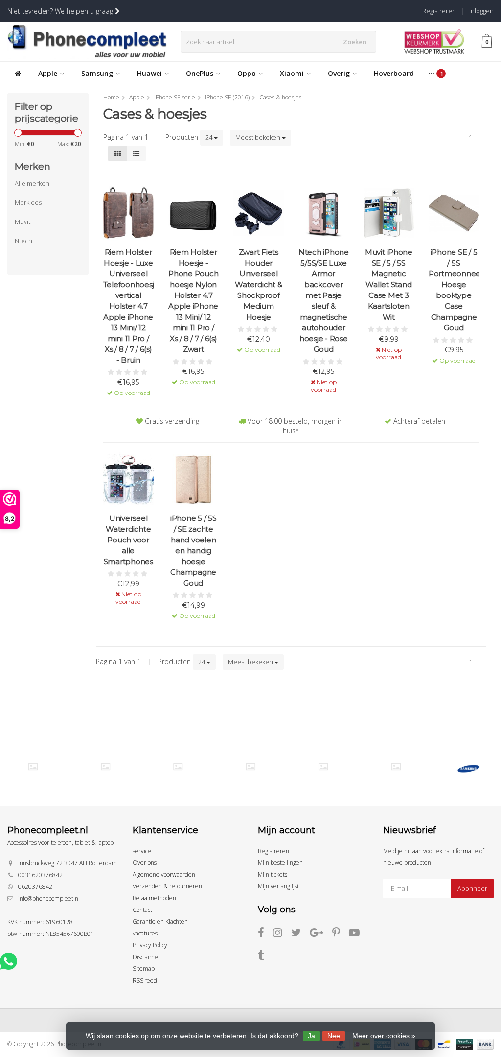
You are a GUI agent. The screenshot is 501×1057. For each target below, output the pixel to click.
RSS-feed (145, 980)
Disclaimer (146, 957)
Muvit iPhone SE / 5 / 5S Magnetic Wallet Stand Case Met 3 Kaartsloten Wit (388, 284)
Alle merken (32, 183)
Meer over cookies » (383, 1036)
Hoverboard (394, 73)
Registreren (439, 10)
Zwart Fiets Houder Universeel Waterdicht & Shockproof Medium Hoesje (258, 284)
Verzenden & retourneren (167, 886)
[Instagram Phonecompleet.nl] (282, 934)
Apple (47, 73)
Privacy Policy (150, 945)
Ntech (23, 240)
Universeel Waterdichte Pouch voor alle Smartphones (128, 540)
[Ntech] (178, 767)
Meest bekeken (258, 137)
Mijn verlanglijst (278, 886)
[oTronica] (395, 767)
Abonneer (472, 888)
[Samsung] (468, 769)
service (142, 851)
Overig (339, 73)
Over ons (145, 863)
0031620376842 (40, 875)
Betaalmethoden (154, 898)
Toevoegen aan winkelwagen (129, 385)
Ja (311, 1036)
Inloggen (481, 10)
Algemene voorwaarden (164, 874)
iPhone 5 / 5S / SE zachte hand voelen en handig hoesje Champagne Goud (193, 551)
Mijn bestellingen (280, 863)
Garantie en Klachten (160, 921)
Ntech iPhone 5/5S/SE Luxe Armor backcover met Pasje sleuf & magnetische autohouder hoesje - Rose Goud (323, 300)
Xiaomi (292, 73)
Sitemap (144, 968)
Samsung (97, 73)
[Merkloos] (105, 767)
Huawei (149, 73)
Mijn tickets (272, 874)
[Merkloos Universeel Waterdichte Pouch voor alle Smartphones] (128, 479)
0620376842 (35, 887)
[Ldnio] (32, 767)
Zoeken (354, 41)
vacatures (145, 933)
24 (209, 137)
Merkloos (28, 202)
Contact (142, 910)
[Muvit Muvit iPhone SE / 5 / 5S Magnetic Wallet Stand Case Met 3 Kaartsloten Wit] (389, 213)
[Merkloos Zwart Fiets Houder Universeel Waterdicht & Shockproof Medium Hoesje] (258, 213)
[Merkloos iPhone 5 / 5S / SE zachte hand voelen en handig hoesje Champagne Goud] (193, 479)
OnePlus (199, 73)
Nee (333, 1036)
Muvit (22, 221)
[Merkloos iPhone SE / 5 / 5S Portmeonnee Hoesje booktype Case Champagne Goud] (454, 213)
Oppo (246, 73)
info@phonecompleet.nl (49, 898)
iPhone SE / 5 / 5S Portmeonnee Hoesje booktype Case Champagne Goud (454, 289)
